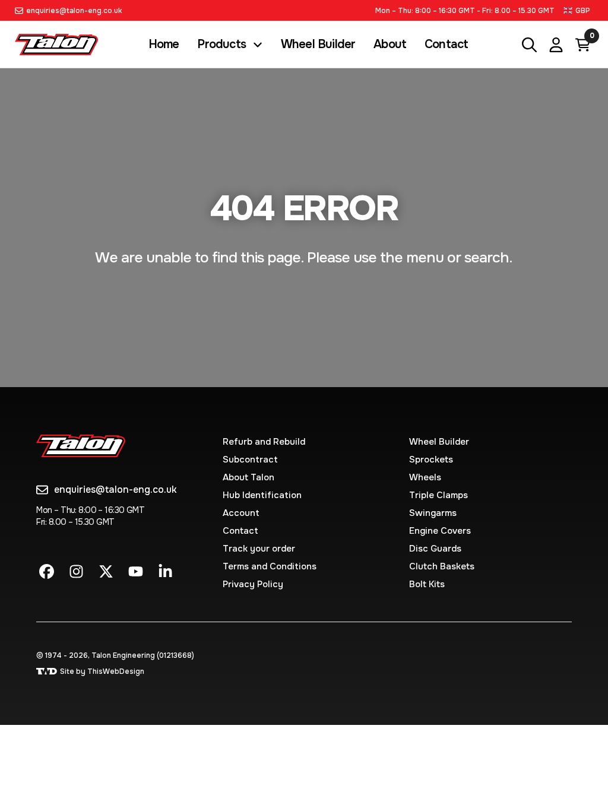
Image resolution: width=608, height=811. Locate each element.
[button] (578, 10)
